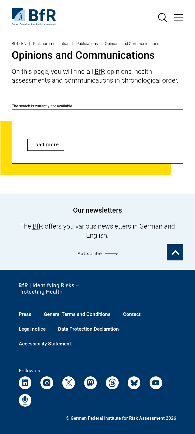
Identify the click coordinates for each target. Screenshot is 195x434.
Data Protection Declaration (88, 329)
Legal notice (32, 329)
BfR (100, 71)
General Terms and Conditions (77, 314)
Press (25, 314)
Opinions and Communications (132, 43)
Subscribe (90, 253)
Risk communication (51, 43)
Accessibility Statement (45, 344)
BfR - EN (19, 43)
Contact (132, 314)
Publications (87, 43)
